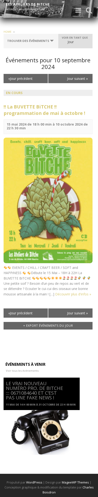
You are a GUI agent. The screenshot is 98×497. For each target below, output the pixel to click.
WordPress (34, 482)
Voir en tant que (75, 37)
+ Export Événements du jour (48, 326)
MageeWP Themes (75, 482)
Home (7, 31)
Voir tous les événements (22, 370)
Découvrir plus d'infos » (73, 294)
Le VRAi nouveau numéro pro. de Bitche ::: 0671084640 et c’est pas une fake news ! (34, 390)
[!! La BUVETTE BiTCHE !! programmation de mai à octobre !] (48, 200)
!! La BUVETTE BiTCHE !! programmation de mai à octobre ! (44, 110)
